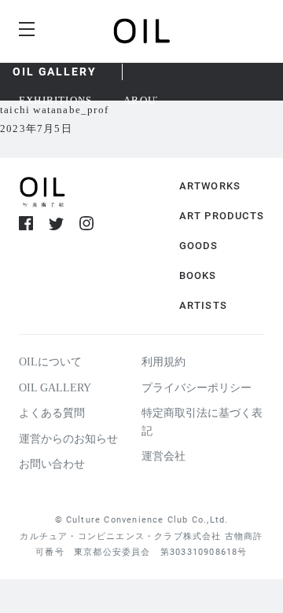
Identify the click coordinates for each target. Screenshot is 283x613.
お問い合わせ (52, 464)
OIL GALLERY (55, 71)
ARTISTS (203, 305)
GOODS (199, 245)
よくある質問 (52, 413)
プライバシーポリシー (197, 388)
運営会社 (164, 456)
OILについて (50, 362)
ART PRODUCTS (221, 216)
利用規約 (164, 362)
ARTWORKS (210, 186)
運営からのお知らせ (68, 439)
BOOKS (198, 275)
